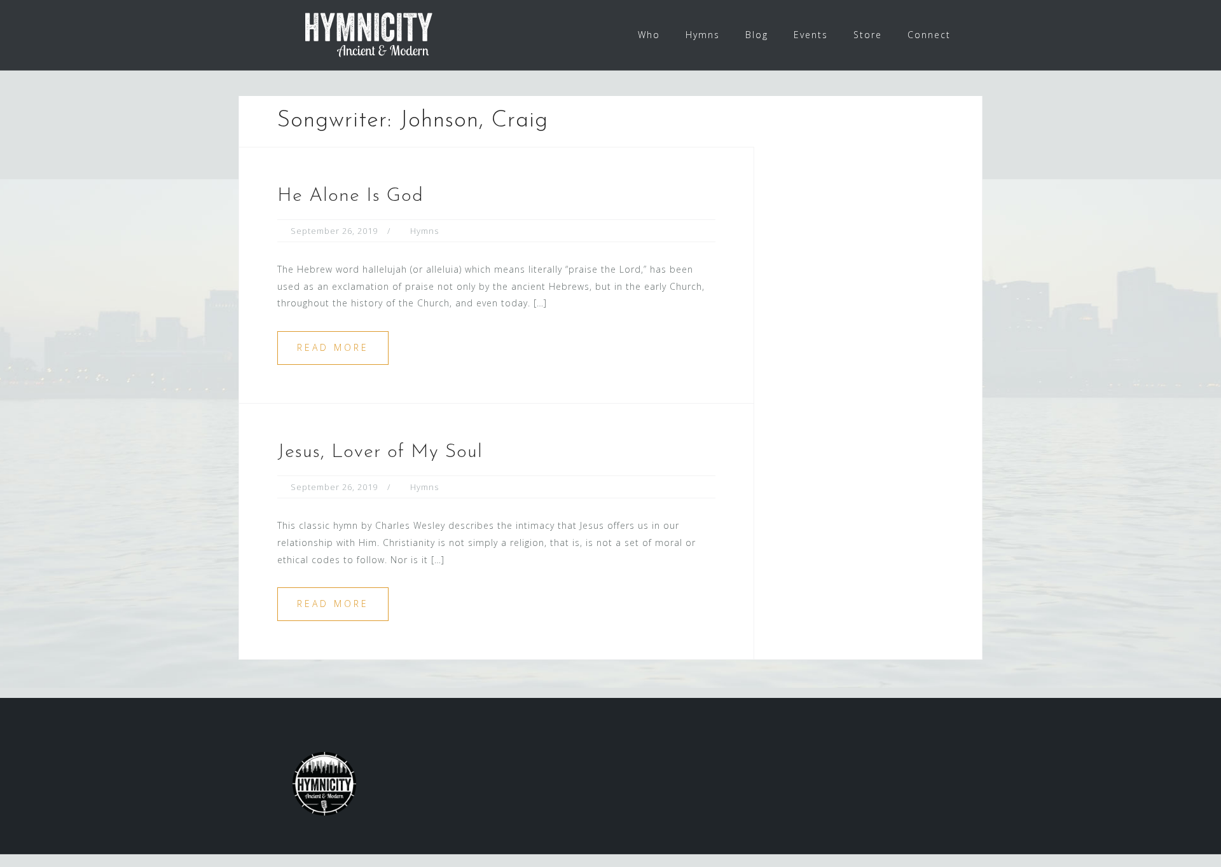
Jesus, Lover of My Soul (380, 452)
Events (811, 35)
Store (867, 35)
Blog (756, 35)
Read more (333, 347)
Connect (929, 35)
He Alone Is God (350, 196)
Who (649, 35)
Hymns (703, 35)
